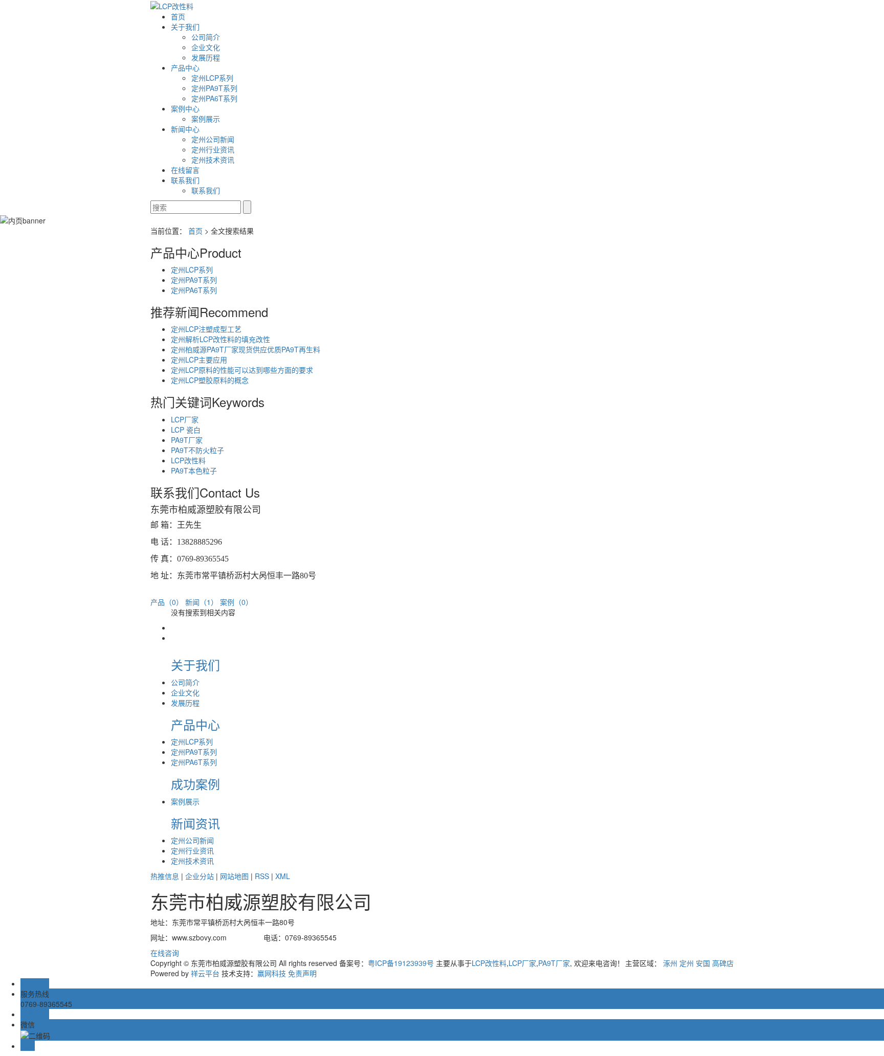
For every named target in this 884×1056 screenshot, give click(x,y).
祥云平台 (205, 973)
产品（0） (166, 602)
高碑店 (723, 963)
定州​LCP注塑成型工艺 (206, 329)
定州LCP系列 (212, 78)
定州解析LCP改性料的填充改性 (220, 339)
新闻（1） (201, 602)
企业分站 (199, 876)
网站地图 (234, 876)
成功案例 (195, 784)
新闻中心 (185, 129)
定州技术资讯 (212, 159)
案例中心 (185, 108)
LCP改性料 (188, 460)
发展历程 (205, 57)
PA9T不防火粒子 (197, 450)
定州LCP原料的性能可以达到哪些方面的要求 (242, 370)
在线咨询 (164, 953)
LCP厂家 (184, 419)
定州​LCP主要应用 (199, 359)
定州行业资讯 (212, 149)
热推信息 (164, 876)
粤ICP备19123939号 (401, 963)
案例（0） (236, 602)
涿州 (670, 963)
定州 (686, 963)
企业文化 (205, 47)
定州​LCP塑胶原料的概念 (210, 380)
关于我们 (185, 26)
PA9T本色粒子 (194, 470)
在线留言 (185, 170)
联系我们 (185, 180)
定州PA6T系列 (214, 98)
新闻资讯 (195, 823)
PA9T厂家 (187, 440)
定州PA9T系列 (214, 88)
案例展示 (205, 119)
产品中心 (185, 67)
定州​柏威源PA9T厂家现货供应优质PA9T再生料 (245, 349)
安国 (703, 963)
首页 (178, 16)
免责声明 (302, 973)
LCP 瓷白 (186, 429)
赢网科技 (271, 973)
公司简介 (205, 37)
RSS (262, 876)
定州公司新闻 (212, 139)
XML (282, 876)
